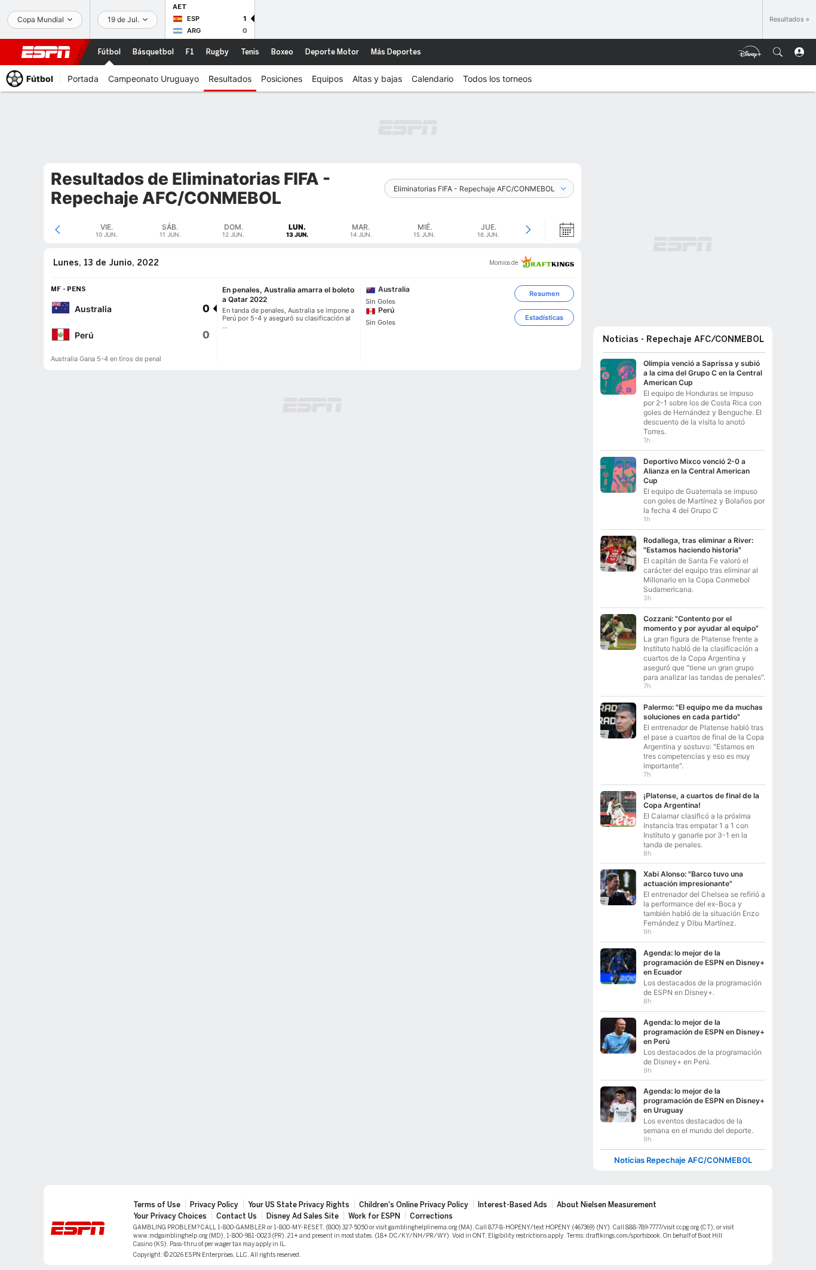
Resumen (544, 293)
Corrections (431, 1210)
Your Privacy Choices (170, 1210)
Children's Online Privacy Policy (413, 1199)
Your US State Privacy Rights (298, 1199)
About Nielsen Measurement (607, 1199)
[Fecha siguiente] (528, 230)
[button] (778, 52)
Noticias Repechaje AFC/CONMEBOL (683, 1154)
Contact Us (236, 1210)
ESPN (46, 52)
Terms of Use (156, 1199)
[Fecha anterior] (58, 230)
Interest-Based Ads (512, 1199)
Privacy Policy (214, 1199)
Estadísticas (544, 317)
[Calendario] (559, 230)
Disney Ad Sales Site (302, 1210)
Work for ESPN (374, 1210)
